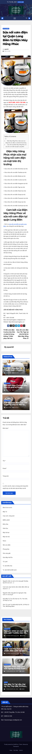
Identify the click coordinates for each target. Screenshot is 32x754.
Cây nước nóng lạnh (9, 516)
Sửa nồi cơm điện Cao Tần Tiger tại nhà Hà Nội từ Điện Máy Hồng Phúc (22, 334)
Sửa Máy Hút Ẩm (8, 557)
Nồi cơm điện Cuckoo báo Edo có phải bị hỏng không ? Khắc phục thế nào (9, 334)
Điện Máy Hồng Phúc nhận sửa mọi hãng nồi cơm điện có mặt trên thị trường (16, 141)
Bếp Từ (5, 511)
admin (15, 390)
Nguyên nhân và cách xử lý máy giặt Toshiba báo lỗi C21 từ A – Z (16, 633)
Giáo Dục (5, 528)
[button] (26, 18)
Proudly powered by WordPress (11, 744)
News (4, 540)
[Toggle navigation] (15, 18)
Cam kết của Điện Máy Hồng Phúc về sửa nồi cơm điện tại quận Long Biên (16, 145)
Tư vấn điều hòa (7, 565)
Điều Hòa (5, 524)
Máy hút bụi (6, 532)
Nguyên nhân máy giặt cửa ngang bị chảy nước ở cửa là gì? (15, 668)
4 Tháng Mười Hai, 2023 (12, 689)
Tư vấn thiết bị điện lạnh (10, 570)
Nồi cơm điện (6, 28)
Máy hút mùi (6, 536)
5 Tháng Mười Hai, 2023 (12, 671)
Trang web (6, 476)
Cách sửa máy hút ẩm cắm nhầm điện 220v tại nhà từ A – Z (16, 651)
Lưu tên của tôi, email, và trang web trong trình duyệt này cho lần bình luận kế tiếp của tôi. (15, 487)
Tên (4, 460)
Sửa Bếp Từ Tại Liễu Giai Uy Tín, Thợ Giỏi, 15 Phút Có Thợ (15, 686)
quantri (6, 49)
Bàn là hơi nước (7, 507)
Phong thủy (6, 549)
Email (5, 468)
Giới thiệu (16, 750)
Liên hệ (20, 750)
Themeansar (16, 746)
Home (11, 750)
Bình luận (6, 428)
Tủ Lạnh (5, 561)
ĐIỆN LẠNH (6, 520)
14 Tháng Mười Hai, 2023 (12, 653)
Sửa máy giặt (6, 553)
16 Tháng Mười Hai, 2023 (12, 635)
